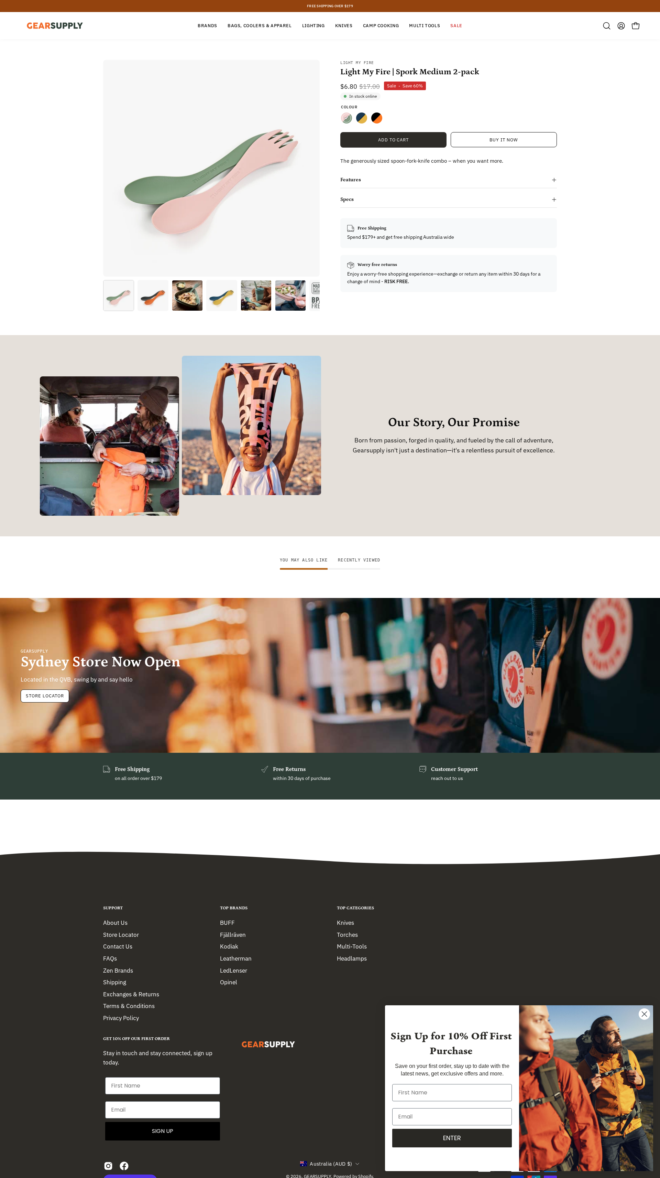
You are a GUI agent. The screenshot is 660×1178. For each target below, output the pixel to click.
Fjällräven (233, 934)
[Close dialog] (644, 1014)
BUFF (227, 923)
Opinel (228, 982)
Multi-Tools (352, 946)
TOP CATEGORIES (355, 908)
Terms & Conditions (129, 1006)
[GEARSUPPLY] (55, 25)
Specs (347, 199)
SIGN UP (162, 1131)
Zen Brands (118, 970)
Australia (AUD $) (331, 1163)
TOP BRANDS (234, 908)
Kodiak (229, 946)
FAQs (110, 958)
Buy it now (504, 140)
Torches (347, 934)
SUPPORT (113, 908)
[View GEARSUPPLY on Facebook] (124, 1166)
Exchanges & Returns (131, 994)
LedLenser (233, 970)
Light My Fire (357, 63)
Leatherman (236, 958)
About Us (115, 923)
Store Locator (45, 696)
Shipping (114, 982)
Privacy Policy (121, 1018)
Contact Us (117, 946)
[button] (607, 26)
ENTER (452, 1138)
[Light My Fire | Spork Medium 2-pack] (118, 295)
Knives (345, 923)
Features (350, 180)
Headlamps (352, 958)
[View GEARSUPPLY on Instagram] (108, 1166)
